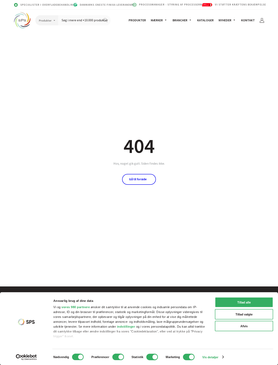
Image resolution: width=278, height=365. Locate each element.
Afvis (244, 326)
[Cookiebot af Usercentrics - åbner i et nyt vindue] (26, 357)
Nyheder (225, 20)
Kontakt (248, 20)
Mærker (157, 20)
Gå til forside (138, 179)
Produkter (137, 20)
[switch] (118, 357)
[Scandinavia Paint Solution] (22, 20)
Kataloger (205, 20)
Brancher (180, 20)
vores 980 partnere (75, 307)
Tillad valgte (244, 314)
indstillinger (126, 326)
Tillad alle (244, 302)
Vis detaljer (210, 357)
